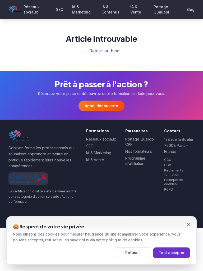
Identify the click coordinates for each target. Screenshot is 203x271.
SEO (59, 9)
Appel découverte (101, 105)
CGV (167, 165)
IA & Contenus (110, 9)
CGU (167, 160)
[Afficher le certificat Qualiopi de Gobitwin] (28, 178)
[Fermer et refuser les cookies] (188, 224)
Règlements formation (173, 172)
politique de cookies (124, 240)
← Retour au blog (101, 50)
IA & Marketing (81, 9)
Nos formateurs (138, 151)
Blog (190, 9)
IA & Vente (135, 9)
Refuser (132, 252)
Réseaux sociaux (31, 9)
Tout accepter (171, 252)
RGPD (168, 189)
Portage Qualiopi (161, 9)
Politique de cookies (173, 182)
